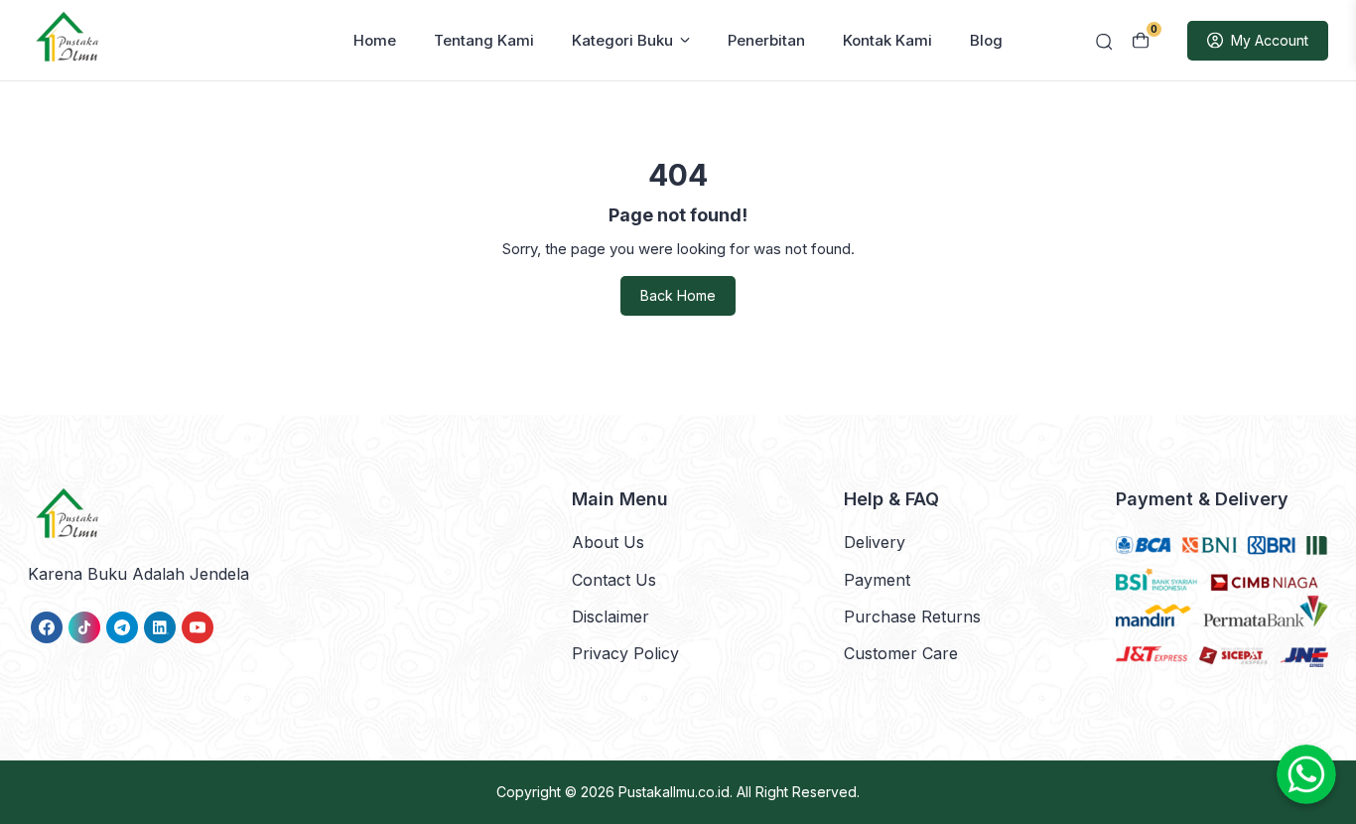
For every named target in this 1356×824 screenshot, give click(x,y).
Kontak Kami (887, 40)
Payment (877, 580)
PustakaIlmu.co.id (674, 791)
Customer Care (901, 653)
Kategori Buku (622, 40)
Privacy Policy (625, 653)
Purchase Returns (912, 616)
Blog (986, 40)
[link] (47, 627)
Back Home (678, 295)
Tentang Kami (484, 40)
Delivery (874, 542)
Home (374, 40)
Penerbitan (766, 40)
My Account (1269, 40)
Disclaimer (610, 616)
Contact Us (614, 580)
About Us (608, 542)
